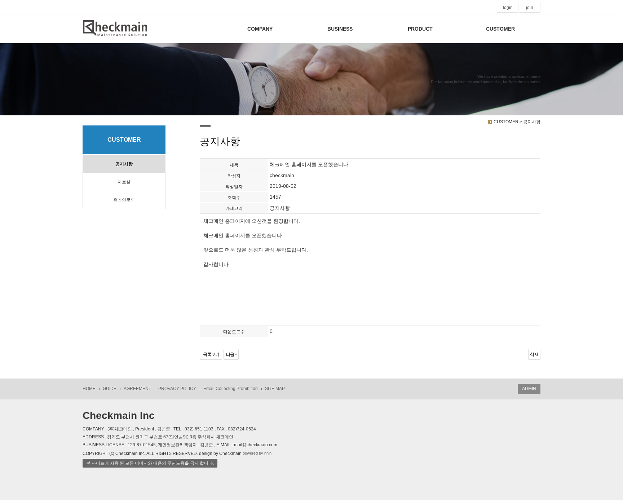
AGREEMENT (137, 388)
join (529, 7)
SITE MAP (275, 388)
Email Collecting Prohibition (230, 388)
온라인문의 (124, 200)
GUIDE (109, 388)
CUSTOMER (500, 29)
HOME (89, 388)
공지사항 (124, 164)
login (508, 7)
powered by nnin (257, 453)
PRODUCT (420, 29)
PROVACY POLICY (177, 388)
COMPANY (260, 29)
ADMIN (529, 388)
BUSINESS (340, 29)
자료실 (124, 182)
